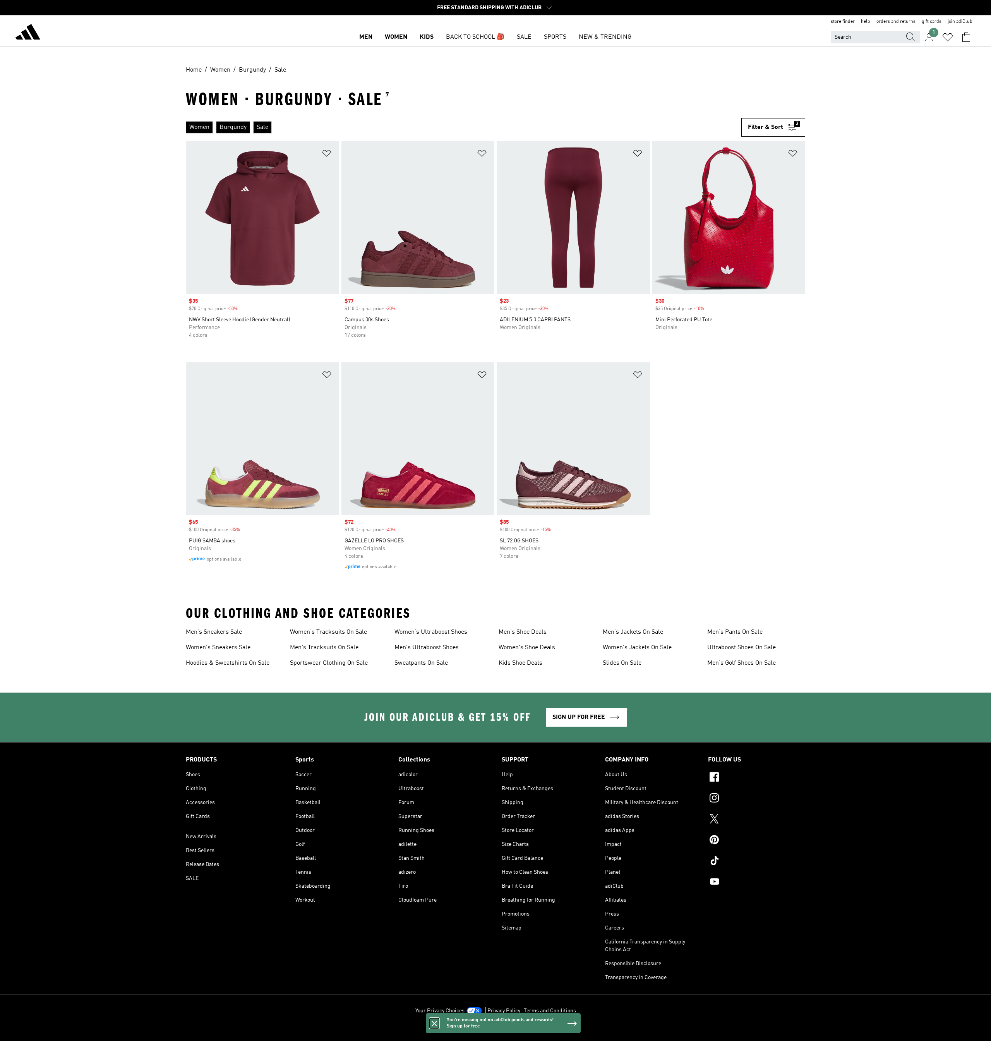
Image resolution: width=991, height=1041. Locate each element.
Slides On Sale (622, 663)
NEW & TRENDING (605, 37)
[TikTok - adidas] (756, 861)
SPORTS (555, 37)
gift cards (931, 21)
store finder (843, 21)
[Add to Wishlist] (327, 154)
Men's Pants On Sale (735, 632)
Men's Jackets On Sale (633, 632)
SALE (524, 37)
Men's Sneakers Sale (214, 632)
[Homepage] (27, 33)
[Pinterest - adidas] (756, 840)
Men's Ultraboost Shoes (426, 648)
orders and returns (896, 21)
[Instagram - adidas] (756, 799)
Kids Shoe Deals (520, 663)
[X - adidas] (756, 819)
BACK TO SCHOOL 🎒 (475, 37)
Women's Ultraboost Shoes (430, 632)
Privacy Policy (503, 1011)
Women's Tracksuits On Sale (328, 632)
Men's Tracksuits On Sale (324, 648)
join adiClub (960, 21)
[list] (460, 127)
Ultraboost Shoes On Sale (741, 648)
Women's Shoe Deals (527, 648)
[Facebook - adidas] (756, 778)
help (865, 21)
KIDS (427, 37)
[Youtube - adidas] (756, 882)
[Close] (434, 1023)
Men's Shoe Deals (523, 632)
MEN (365, 37)
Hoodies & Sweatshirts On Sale (227, 663)
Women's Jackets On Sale (637, 648)
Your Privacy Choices (440, 1011)
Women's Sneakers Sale (218, 648)
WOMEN (396, 37)
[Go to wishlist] (947, 37)
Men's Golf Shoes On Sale (741, 663)
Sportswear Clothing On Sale (329, 663)
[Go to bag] (966, 37)
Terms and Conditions (550, 1011)
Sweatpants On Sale (421, 663)
